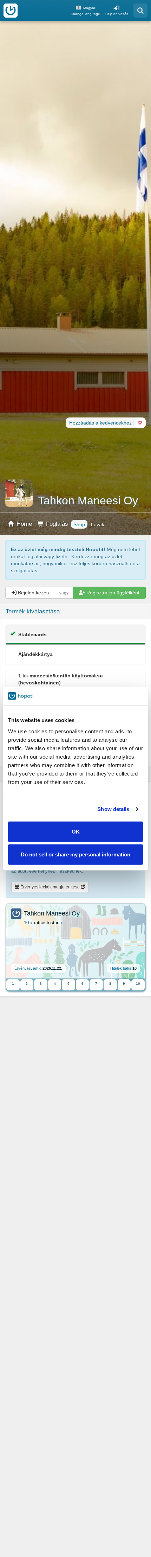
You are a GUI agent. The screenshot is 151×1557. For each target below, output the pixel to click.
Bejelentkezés (116, 14)
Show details (113, 809)
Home (23, 524)
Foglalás (56, 524)
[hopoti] (11, 11)
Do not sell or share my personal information (75, 854)
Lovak (97, 524)
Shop (79, 524)
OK (76, 831)
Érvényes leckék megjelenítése (50, 887)
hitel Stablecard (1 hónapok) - (69, 683)
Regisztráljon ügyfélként (112, 592)
